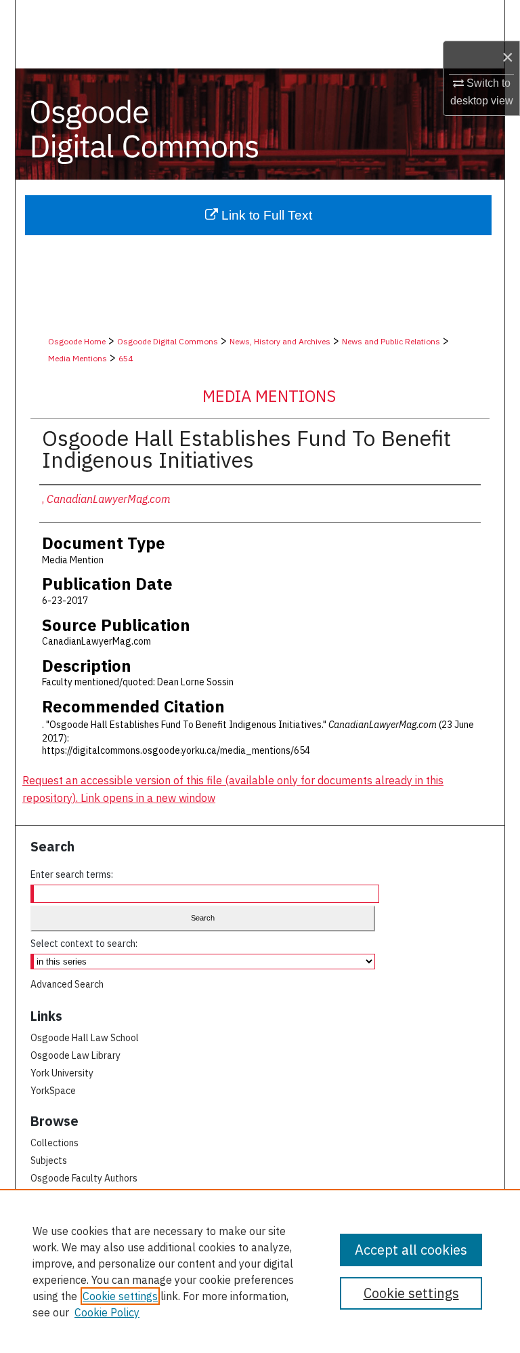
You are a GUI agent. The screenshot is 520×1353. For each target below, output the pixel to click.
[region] (260, 1271)
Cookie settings (120, 1296)
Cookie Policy (106, 1312)
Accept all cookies (411, 1249)
